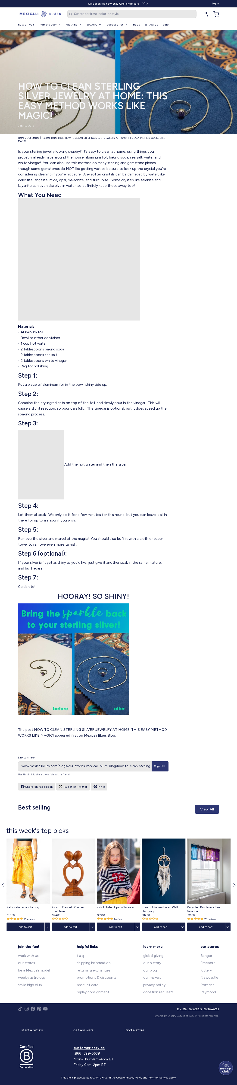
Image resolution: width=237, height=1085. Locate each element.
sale (166, 24)
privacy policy (154, 985)
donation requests (158, 992)
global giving (153, 955)
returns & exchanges (93, 970)
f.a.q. (80, 955)
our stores (26, 963)
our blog (150, 970)
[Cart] (214, 14)
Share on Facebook (39, 786)
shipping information (94, 963)
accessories (115, 24)
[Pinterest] (39, 1009)
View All (207, 809)
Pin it (101, 786)
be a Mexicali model (34, 970)
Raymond (208, 992)
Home (21, 137)
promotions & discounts (96, 977)
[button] (3, 885)
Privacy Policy (133, 1077)
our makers (152, 977)
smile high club (30, 985)
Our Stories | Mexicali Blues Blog (45, 137)
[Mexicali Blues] (40, 14)
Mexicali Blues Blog (99, 735)
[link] (28, 885)
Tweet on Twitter (75, 786)
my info (182, 1009)
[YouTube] (45, 1009)
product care (87, 985)
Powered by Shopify (165, 1015)
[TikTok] (20, 1009)
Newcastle (209, 977)
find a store (134, 1030)
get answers (83, 1030)
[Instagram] (26, 1009)
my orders (195, 1009)
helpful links (87, 946)
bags (136, 24)
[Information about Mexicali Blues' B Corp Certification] (45, 1057)
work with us (28, 955)
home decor (48, 24)
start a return (32, 1030)
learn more (153, 946)
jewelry (92, 24)
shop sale (132, 3)
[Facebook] (33, 1009)
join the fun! (28, 946)
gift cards (151, 24)
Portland (207, 985)
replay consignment (93, 992)
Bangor (206, 955)
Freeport (207, 963)
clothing (72, 24)
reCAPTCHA (98, 1077)
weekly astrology (32, 977)
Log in (215, 3)
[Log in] (204, 14)
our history (152, 963)
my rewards (211, 1009)
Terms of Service (158, 1077)
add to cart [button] (25, 927)
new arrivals (26, 24)
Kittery (206, 970)
